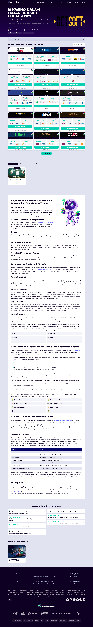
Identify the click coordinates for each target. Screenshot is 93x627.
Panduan (77, 2)
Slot (17, 581)
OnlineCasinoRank (16, 491)
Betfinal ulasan (20, 129)
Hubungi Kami (74, 576)
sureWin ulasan (72, 65)
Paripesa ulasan (20, 87)
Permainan (53, 2)
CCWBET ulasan (46, 108)
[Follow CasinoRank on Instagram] (71, 599)
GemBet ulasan (46, 87)
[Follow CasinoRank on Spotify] (80, 599)
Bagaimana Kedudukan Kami (74, 581)
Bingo (17, 574)
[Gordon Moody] (44, 613)
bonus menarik (76, 350)
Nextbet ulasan (72, 87)
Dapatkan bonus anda (20, 63)
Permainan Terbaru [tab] (26, 163)
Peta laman (68, 625)
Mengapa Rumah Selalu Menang (45, 574)
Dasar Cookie (47, 625)
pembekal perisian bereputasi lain (63, 420)
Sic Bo (17, 579)
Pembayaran (68, 2)
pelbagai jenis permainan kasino (46, 269)
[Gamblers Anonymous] (23, 613)
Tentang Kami (74, 574)
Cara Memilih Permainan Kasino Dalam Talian (45, 576)
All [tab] (36, 163)
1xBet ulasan (46, 65)
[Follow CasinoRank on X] (74, 599)
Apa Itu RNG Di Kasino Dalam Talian (45, 581)
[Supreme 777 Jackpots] (17, 176)
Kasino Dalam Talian (42, 2)
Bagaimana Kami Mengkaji (74, 579)
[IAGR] (15, 613)
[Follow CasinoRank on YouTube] (77, 599)
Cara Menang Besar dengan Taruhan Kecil (45, 579)
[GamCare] (32, 613)
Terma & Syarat (26, 625)
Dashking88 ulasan (20, 108)
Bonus (60, 2)
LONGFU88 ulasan (20, 65)
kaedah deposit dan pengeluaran (44, 222)
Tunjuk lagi (45, 153)
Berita (83, 2)
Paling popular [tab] (13, 163)
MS (9, 599)
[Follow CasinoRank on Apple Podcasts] (84, 599)
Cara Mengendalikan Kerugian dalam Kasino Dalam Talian (45, 583)
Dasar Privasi (74, 583)
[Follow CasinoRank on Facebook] (67, 599)
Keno (17, 576)
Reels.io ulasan (72, 108)
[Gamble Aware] (63, 613)
